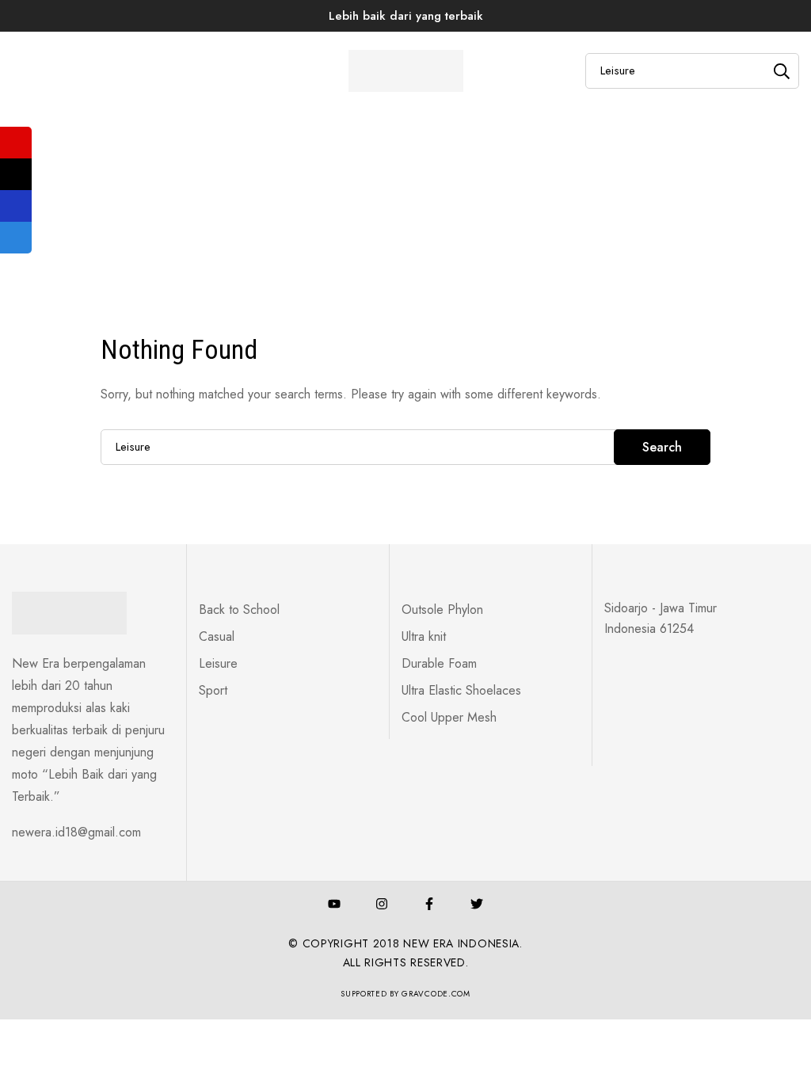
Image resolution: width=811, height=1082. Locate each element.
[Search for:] (405, 446)
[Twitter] (476, 903)
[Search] (781, 71)
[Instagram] (381, 903)
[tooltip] (16, 142)
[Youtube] (334, 903)
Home (325, 109)
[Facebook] (429, 903)
